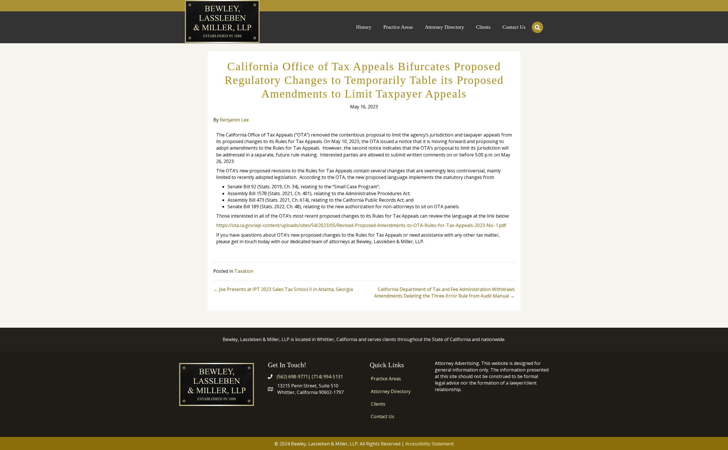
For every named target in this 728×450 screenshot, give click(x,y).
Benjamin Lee (234, 120)
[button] (537, 27)
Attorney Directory (391, 391)
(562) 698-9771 (292, 376)
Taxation (243, 271)
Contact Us (382, 416)
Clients (378, 404)
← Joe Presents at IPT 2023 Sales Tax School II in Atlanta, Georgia (283, 289)
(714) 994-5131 (327, 376)
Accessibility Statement (429, 444)
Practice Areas (386, 378)
